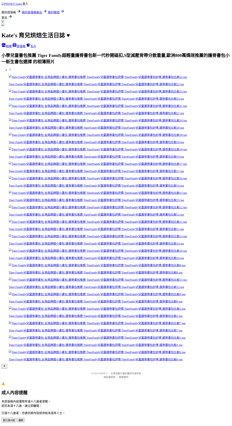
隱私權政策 (109, 377)
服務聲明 (123, 377)
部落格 (21, 46)
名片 (33, 46)
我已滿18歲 (9, 420)
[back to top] (4, 366)
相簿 (9, 46)
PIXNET (103, 373)
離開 (20, 420)
